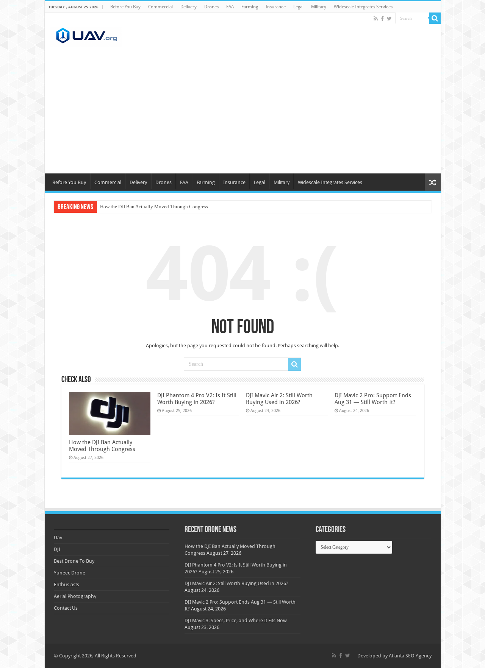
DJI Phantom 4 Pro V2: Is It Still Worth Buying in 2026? (196, 399)
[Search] (435, 18)
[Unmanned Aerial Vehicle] (86, 35)
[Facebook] (382, 18)
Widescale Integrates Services (363, 6)
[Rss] (376, 18)
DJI (57, 549)
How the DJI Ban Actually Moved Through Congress (154, 206)
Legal (298, 6)
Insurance (276, 6)
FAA (230, 6)
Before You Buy (125, 6)
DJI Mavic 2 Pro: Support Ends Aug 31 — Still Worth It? (373, 399)
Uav (58, 537)
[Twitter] (389, 18)
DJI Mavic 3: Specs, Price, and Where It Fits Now (236, 620)
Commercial (160, 6)
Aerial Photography (75, 596)
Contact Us (66, 608)
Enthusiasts (66, 584)
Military (318, 6)
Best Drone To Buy (74, 561)
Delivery (188, 6)
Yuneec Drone (69, 573)
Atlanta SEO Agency (410, 656)
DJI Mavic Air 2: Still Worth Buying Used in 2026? (279, 399)
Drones (211, 6)
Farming (249, 6)
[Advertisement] (243, 117)
